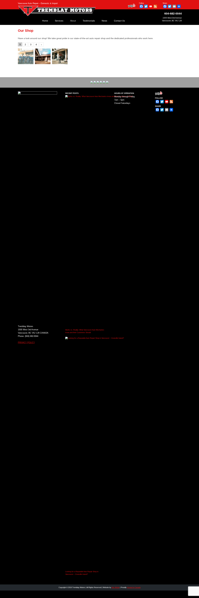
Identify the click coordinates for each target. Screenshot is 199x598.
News (104, 20)
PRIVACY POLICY (26, 342)
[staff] (25, 56)
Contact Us (119, 20)
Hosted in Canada (134, 587)
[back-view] (43, 56)
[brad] (60, 56)
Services (59, 20)
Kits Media (115, 587)
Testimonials (89, 20)
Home (45, 20)
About (73, 20)
